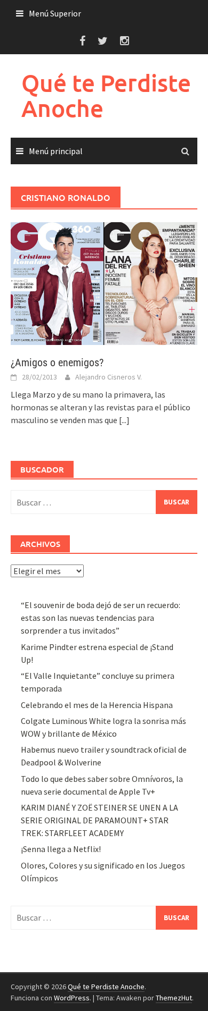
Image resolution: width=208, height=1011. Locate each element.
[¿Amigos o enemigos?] (104, 282)
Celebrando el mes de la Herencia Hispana (97, 705)
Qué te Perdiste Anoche (106, 95)
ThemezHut (174, 997)
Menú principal (56, 151)
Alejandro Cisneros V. (108, 377)
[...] (124, 420)
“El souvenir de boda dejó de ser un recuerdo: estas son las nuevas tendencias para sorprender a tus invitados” (100, 618)
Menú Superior (55, 13)
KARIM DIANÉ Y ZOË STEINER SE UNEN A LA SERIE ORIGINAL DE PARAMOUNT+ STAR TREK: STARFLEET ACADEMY (99, 820)
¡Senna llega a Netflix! (61, 849)
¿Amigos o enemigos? (57, 362)
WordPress (72, 997)
